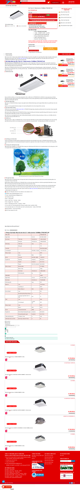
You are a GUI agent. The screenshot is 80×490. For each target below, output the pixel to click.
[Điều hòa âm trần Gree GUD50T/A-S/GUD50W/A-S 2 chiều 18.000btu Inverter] (40, 421)
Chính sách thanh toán (49, 457)
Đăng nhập (8, 322)
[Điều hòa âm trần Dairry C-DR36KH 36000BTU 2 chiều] (40, 350)
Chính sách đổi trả (48, 463)
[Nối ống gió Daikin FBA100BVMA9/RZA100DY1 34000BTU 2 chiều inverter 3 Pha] (62, 81)
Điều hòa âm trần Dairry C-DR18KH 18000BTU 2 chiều (14, 392)
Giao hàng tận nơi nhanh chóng (33, 50)
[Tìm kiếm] (20, 2)
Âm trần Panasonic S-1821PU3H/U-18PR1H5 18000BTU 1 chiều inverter (18, 374)
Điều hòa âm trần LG (13, 230)
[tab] (31, 53)
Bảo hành (62, 455)
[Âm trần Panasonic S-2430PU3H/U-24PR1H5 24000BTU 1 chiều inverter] (40, 403)
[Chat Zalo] (3, 482)
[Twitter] (72, 483)
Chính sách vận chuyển (49, 460)
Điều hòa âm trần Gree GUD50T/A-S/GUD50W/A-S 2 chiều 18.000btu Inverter (19, 427)
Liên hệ (33, 458)
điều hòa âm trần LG (20, 109)
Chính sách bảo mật (48, 458)
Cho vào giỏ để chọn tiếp (50, 49)
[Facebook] (70, 483)
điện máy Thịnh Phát (23, 58)
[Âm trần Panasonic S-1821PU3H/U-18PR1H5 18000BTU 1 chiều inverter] (40, 367)
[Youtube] (74, 483)
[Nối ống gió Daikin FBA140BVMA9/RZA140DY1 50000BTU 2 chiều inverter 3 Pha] (62, 60)
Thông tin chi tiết (8, 53)
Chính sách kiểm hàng (49, 462)
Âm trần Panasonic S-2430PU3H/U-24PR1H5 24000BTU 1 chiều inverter (18, 410)
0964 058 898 (71, 1)
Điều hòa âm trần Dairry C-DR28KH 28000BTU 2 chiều (14, 445)
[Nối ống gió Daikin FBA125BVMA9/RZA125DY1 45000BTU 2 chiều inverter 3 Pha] (62, 70)
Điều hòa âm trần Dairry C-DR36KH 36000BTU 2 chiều (14, 356)
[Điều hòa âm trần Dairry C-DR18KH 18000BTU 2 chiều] (40, 385)
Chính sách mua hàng (49, 455)
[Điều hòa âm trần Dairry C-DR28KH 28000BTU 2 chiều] (40, 438)
